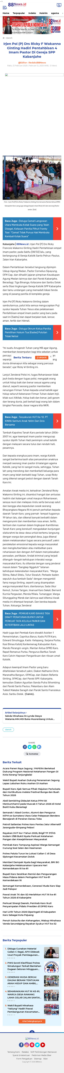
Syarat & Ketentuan (21, 1055)
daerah (8, 729)
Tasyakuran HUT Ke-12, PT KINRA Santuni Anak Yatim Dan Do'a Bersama (26, 421)
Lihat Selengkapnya (31, 1021)
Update (42, 357)
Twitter (38, 1048)
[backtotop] (32, 1033)
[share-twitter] (30, 747)
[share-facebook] (25, 747)
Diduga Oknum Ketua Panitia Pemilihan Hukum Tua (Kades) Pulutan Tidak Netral (28, 332)
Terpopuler (19, 13)
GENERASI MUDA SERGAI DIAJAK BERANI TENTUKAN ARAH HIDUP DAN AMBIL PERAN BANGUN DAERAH (23, 980)
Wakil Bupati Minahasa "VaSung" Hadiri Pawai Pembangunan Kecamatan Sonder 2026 (22, 1008)
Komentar (33, 754)
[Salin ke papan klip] (39, 747)
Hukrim (43, 13)
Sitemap (38, 1059)
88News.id (22, 244)
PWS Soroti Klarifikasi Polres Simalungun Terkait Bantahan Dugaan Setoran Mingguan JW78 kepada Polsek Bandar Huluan (24, 966)
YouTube (44, 1048)
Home (6, 13)
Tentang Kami (13, 1052)
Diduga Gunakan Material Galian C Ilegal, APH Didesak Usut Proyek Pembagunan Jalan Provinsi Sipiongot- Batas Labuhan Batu (23, 951)
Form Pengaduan (24, 1059)
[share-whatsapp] (34, 747)
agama (55, 13)
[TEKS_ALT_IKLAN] (32, 25)
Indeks (32, 13)
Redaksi (25, 1052)
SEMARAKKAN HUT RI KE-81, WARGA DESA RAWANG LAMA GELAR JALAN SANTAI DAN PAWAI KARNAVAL (23, 994)
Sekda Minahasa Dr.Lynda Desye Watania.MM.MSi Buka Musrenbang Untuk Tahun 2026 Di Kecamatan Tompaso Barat (29, 717)
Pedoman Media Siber (41, 1055)
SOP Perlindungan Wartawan (44, 1052)
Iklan (45, 1059)
